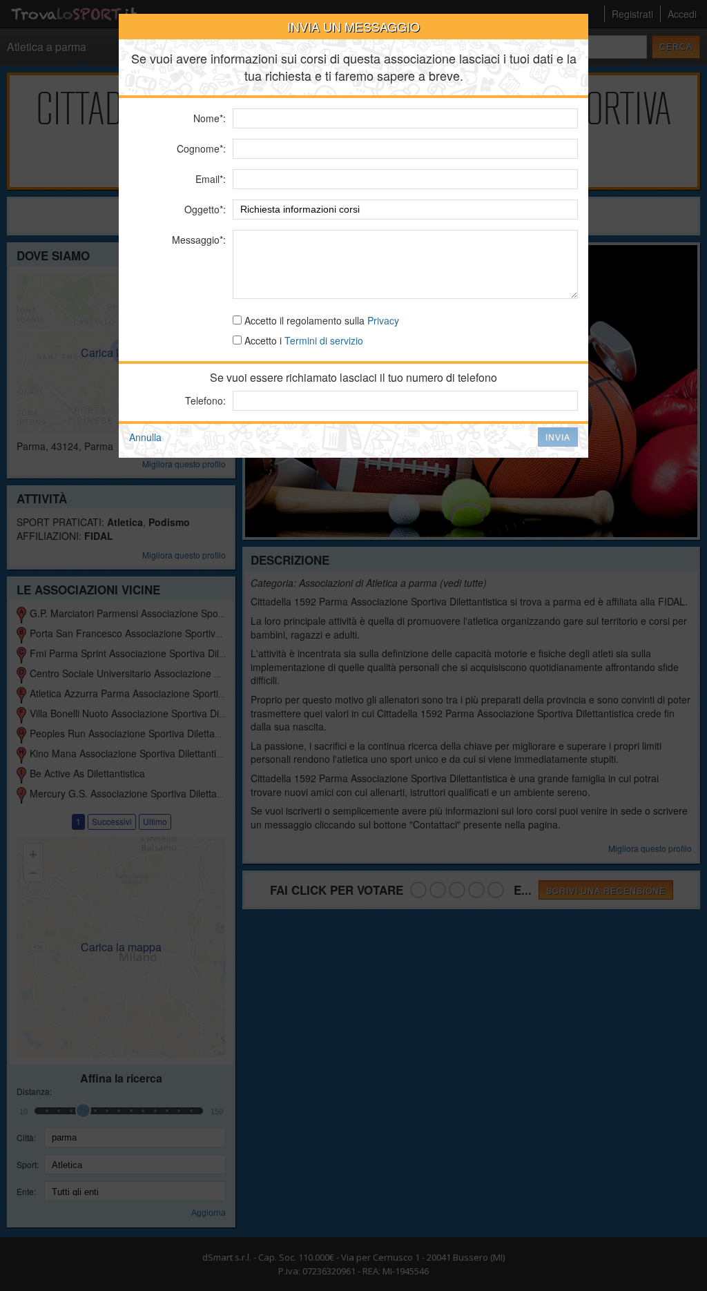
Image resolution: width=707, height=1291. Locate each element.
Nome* (208, 118)
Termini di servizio (323, 340)
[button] (558, 437)
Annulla (145, 437)
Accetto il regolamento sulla (320, 320)
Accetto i (302, 340)
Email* (209, 179)
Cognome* (200, 148)
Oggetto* (203, 209)
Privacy (383, 320)
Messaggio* (197, 239)
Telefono (204, 400)
